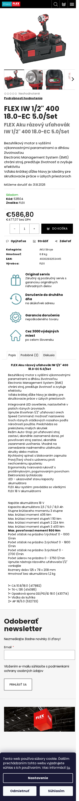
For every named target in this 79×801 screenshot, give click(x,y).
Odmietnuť (19, 791)
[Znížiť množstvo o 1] (15, 229)
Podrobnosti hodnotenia (23, 98)
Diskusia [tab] (48, 355)
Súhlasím (56, 791)
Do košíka (59, 228)
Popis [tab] (12, 355)
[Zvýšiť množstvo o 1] (34, 229)
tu (68, 767)
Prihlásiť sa (18, 684)
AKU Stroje (46, 249)
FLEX (22, 203)
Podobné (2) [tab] (29, 355)
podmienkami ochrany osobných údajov (36, 668)
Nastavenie (38, 778)
